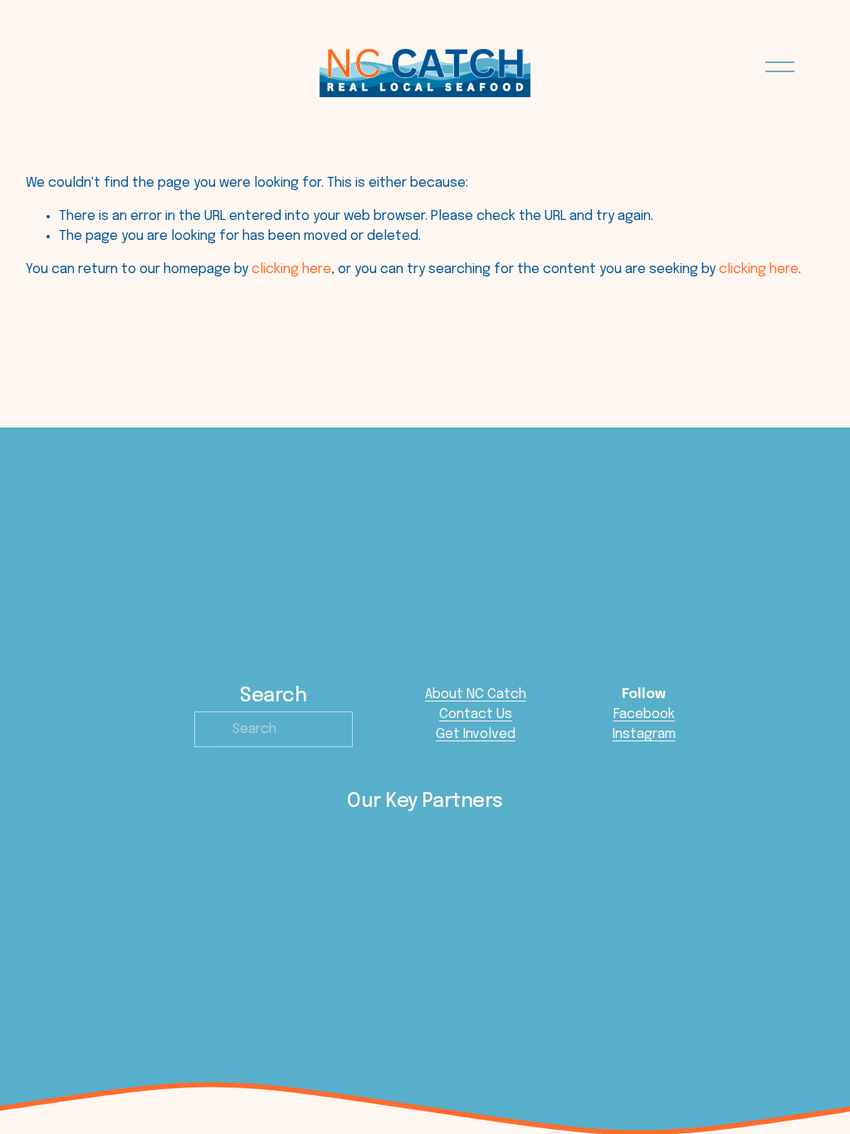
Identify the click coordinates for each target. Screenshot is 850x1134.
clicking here (291, 269)
